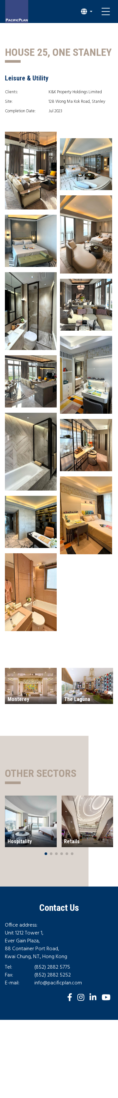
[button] (86, 11)
